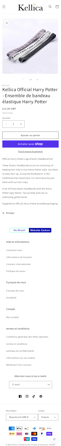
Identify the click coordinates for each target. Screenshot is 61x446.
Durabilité (11, 297)
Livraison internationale (18, 264)
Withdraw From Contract (18, 364)
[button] (3, 6)
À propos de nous (15, 290)
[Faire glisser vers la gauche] (23, 79)
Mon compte (12, 317)
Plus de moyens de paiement (30, 151)
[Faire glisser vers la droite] (37, 79)
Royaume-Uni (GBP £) (19, 417)
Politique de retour (16, 271)
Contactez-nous (14, 250)
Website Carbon (40, 230)
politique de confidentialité (20, 350)
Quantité (6, 118)
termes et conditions (16, 343)
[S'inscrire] (48, 384)
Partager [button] (10, 213)
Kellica (15, 445)
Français (45, 417)
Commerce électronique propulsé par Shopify (36, 445)
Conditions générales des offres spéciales (27, 336)
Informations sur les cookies (20, 357)
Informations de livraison (19, 257)
